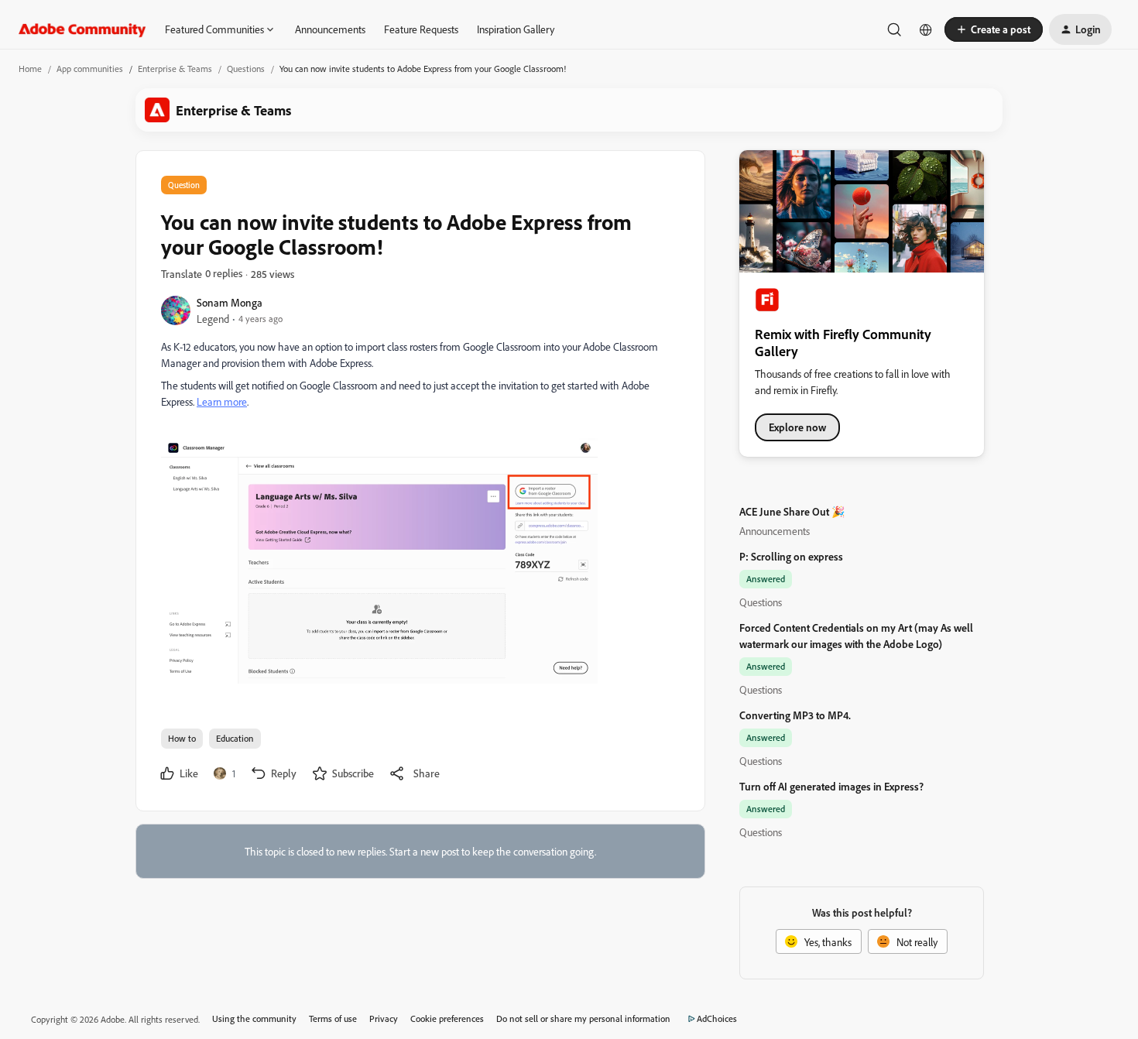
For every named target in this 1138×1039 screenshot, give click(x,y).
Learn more (222, 401)
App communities (90, 68)
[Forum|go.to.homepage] (82, 29)
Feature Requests (421, 29)
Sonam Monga (229, 302)
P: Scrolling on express (791, 556)
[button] (993, 29)
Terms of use (333, 1018)
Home (30, 68)
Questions (246, 68)
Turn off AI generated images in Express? (831, 786)
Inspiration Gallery (515, 29)
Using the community (254, 1018)
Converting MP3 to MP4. (795, 715)
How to (182, 738)
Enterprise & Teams (175, 68)
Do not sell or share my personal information (583, 1018)
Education (235, 738)
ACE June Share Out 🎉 (792, 511)
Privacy (383, 1018)
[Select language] (925, 29)
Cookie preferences (447, 1018)
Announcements (330, 29)
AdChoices (717, 1018)
